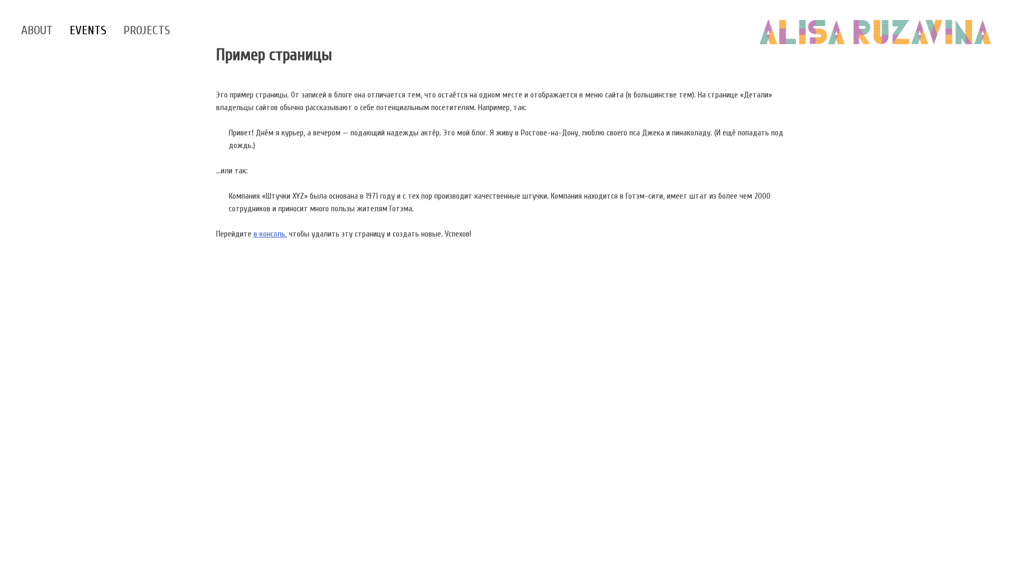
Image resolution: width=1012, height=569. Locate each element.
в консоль (269, 234)
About (37, 30)
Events (88, 30)
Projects (146, 30)
